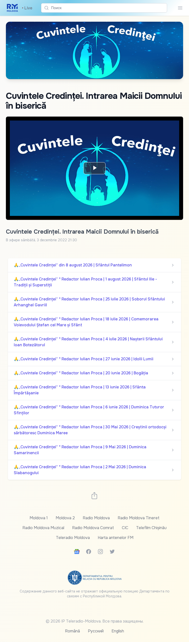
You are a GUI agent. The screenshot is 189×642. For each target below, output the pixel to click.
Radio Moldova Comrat (93, 527)
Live (27, 8)
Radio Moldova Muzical (43, 527)
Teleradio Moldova (73, 537)
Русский (96, 631)
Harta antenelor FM (115, 537)
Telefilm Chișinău (151, 527)
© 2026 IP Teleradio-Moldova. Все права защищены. (94, 621)
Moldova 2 (65, 518)
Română (72, 631)
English (117, 631)
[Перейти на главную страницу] (12, 8)
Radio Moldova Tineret (138, 518)
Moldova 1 (39, 518)
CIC (125, 527)
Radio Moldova (96, 518)
